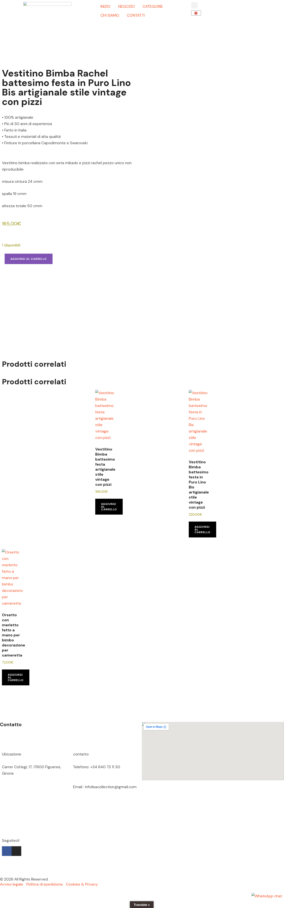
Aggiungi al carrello (28, 259)
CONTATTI (136, 15)
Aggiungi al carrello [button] (109, 506)
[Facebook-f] (7, 851)
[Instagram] (16, 851)
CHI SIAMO (109, 15)
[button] (194, 5)
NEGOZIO (126, 6)
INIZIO (105, 6)
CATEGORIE (153, 6)
